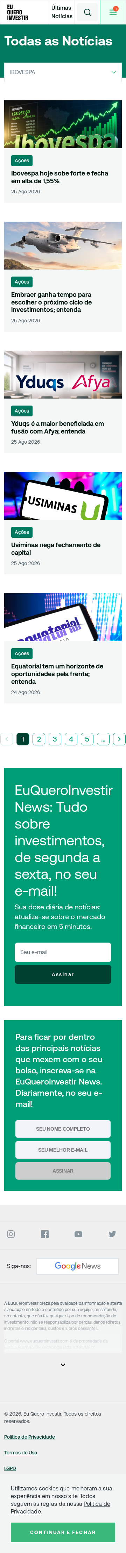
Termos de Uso (20, 1452)
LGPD (10, 1468)
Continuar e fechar (63, 1532)
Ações (22, 160)
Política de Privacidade (29, 1437)
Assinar (63, 974)
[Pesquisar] (87, 12)
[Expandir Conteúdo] (63, 1364)
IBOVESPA (22, 72)
